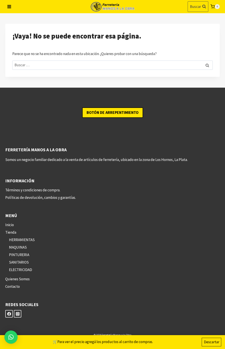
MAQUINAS (18, 247)
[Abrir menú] (9, 6)
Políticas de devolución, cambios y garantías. (40, 197)
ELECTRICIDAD (20, 269)
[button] (11, 337)
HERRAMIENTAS (22, 239)
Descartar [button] (211, 342)
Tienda (10, 232)
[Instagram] (17, 314)
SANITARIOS (19, 262)
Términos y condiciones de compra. (32, 190)
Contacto (12, 286)
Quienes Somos (17, 279)
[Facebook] (9, 314)
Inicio (9, 224)
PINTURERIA (19, 254)
